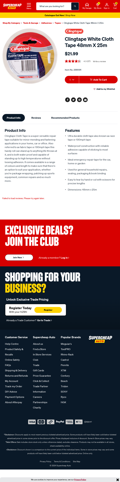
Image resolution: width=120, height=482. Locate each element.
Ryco (63, 396)
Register (48, 309)
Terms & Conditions (62, 461)
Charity (37, 407)
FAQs (8, 365)
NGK (63, 402)
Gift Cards (38, 370)
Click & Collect (41, 381)
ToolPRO (65, 349)
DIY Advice (11, 391)
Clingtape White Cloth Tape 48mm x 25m (84, 23)
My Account (11, 381)
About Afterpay (13, 402)
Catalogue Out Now (60, 15)
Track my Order (13, 386)
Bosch (64, 381)
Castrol (65, 359)
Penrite (65, 365)
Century (65, 375)
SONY (64, 391)
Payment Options (14, 396)
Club (35, 359)
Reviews (36, 117)
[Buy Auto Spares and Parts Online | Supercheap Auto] (12, 5)
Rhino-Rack (67, 354)
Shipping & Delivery (16, 370)
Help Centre (12, 343)
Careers (37, 396)
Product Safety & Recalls (14, 352)
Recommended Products (65, 117)
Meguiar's (66, 343)
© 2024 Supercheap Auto (60, 465)
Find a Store (39, 349)
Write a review (99, 61)
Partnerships (40, 402)
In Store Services (42, 354)
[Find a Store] (98, 5)
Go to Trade (43, 320)
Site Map (76, 461)
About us (38, 343)
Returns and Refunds (16, 375)
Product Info (13, 117)
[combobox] (72, 79)
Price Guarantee (42, 375)
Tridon (64, 386)
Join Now (17, 257)
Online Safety (12, 359)
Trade (36, 365)
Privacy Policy (80, 479)
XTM (63, 370)
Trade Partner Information (40, 389)
